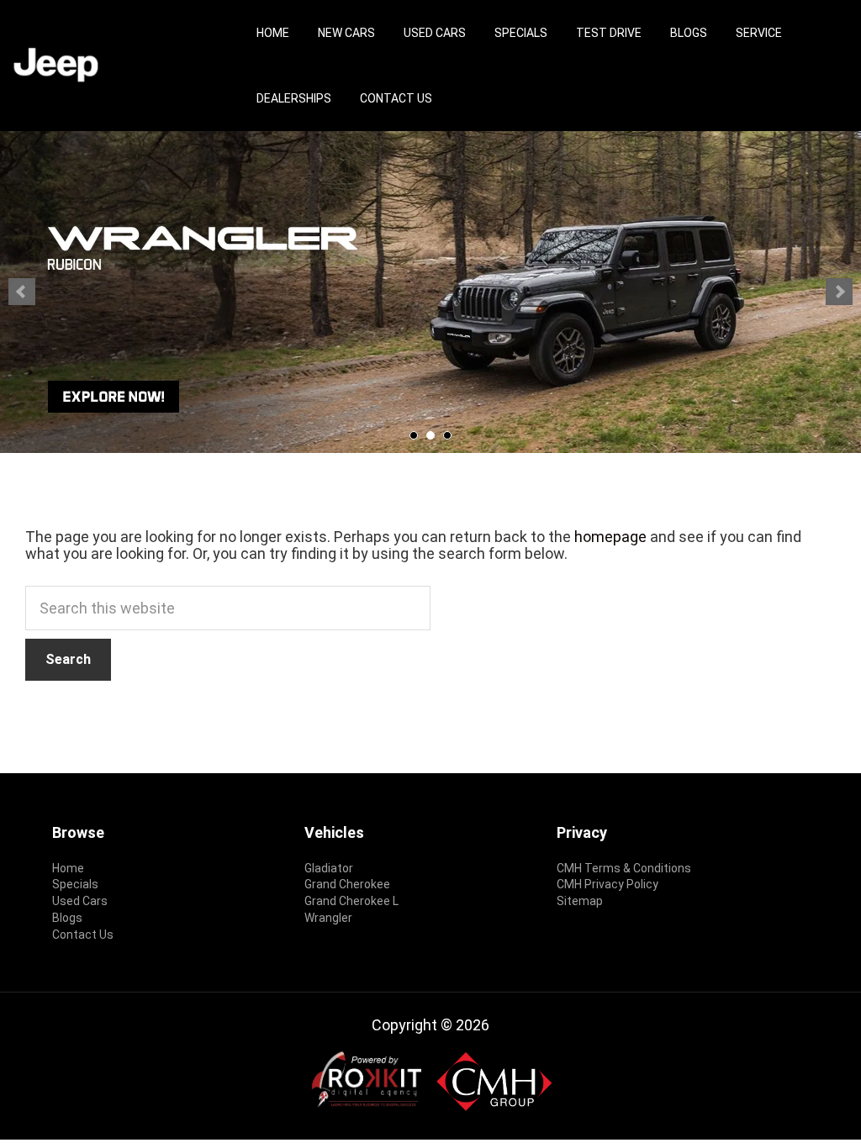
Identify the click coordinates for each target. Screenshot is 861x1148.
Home (272, 32)
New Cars (346, 32)
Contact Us (396, 98)
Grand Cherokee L (351, 901)
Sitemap (580, 901)
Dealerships (293, 98)
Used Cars (435, 32)
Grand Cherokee (347, 884)
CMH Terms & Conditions (624, 868)
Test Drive (609, 32)
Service (759, 32)
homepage (610, 536)
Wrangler (328, 917)
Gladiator (328, 868)
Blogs (688, 32)
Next (839, 291)
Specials (520, 32)
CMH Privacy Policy (607, 884)
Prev (21, 291)
